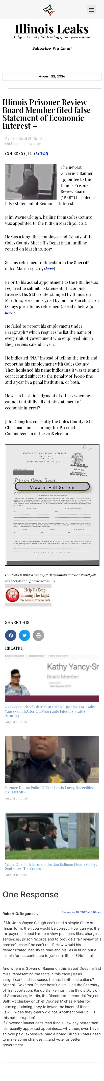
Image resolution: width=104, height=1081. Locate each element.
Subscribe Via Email (52, 49)
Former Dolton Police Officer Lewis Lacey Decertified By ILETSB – (49, 789)
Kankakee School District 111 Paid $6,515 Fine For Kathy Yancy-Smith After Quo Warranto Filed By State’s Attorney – (50, 711)
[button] (91, 9)
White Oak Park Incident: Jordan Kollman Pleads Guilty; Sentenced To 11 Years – (51, 866)
